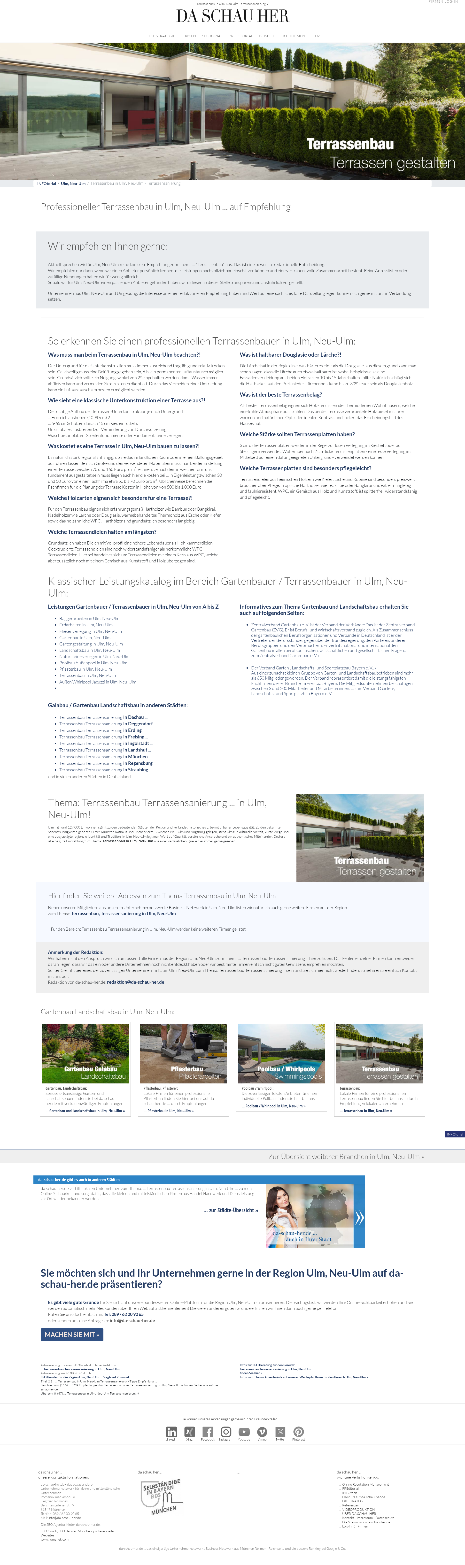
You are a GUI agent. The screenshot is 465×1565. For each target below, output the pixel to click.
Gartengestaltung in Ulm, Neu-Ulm (91, 643)
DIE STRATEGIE (162, 35)
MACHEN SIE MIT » (72, 1334)
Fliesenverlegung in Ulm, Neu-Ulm (90, 631)
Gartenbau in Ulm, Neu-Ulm (84, 637)
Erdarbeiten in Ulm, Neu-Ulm (86, 624)
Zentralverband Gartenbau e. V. (280, 624)
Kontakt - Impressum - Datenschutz (368, 1518)
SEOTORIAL (212, 35)
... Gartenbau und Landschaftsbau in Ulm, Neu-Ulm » (85, 1110)
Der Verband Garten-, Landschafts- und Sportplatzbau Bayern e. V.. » (314, 667)
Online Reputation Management (365, 1484)
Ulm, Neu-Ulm (73, 183)
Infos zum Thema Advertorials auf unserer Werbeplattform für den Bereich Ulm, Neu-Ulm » (304, 1377)
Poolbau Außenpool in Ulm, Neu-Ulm (93, 662)
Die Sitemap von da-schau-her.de (366, 1522)
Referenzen (350, 1505)
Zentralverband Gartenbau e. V (288, 655)
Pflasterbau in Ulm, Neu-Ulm (85, 669)
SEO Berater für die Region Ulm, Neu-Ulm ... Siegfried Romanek (85, 1377)
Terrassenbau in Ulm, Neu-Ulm (87, 675)
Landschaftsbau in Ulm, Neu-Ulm (89, 650)
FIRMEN (188, 35)
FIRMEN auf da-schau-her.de (363, 1497)
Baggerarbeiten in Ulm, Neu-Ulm (89, 618)
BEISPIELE (268, 35)
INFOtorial (46, 183)
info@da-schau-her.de (132, 1320)
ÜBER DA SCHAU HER (359, 1513)
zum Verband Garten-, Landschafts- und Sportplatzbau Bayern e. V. (323, 691)
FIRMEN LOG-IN (443, 1)
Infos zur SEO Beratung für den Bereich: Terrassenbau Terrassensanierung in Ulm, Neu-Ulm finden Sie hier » (275, 1369)
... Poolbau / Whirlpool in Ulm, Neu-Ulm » (274, 1106)
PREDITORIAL (241, 35)
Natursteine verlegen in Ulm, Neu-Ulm (94, 656)
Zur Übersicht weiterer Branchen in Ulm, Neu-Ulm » (346, 1156)
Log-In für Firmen (355, 1526)
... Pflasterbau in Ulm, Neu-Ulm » (169, 1110)
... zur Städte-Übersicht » (230, 1210)
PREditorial (350, 1488)
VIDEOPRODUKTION (358, 1509)
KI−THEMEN (294, 35)
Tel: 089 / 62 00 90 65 (124, 1314)
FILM (315, 35)
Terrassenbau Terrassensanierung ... (103, 717)
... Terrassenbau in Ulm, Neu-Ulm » (366, 1110)
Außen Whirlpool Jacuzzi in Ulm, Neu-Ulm (97, 681)
